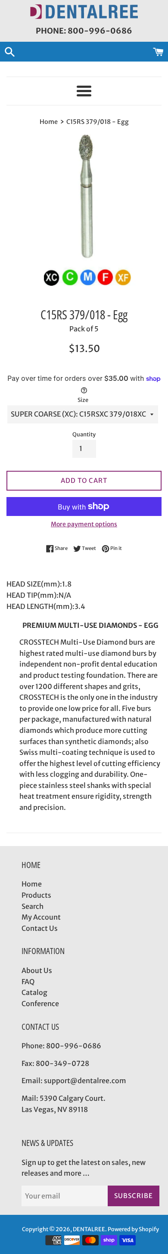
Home (32, 884)
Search (33, 906)
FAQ (28, 981)
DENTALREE (89, 1229)
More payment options (84, 524)
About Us (37, 970)
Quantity (84, 434)
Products (36, 895)
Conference (40, 1003)
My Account (41, 917)
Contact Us (40, 928)
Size (83, 399)
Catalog (34, 992)
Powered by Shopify (133, 1229)
